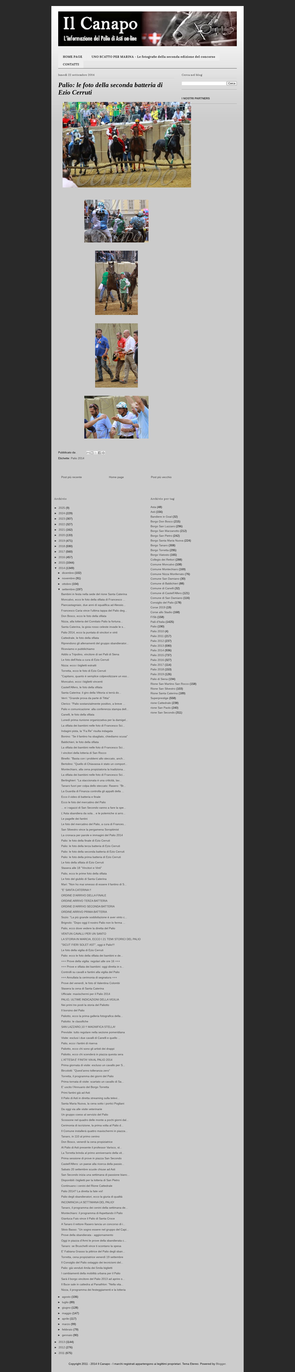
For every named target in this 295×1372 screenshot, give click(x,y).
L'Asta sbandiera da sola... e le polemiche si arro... (93, 813)
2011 (62, 1353)
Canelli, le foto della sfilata (77, 714)
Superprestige (159, 698)
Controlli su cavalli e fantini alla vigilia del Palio (90, 972)
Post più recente (71, 477)
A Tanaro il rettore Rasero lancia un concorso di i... (93, 1224)
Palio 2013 (157, 645)
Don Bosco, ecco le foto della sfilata (83, 616)
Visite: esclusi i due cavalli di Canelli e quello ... (90, 1037)
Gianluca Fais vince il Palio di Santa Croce (88, 1218)
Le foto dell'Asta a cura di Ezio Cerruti (85, 659)
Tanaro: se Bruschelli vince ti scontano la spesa (91, 1246)
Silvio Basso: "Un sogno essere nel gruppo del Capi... (95, 1229)
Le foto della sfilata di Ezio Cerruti (82, 862)
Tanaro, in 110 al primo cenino (80, 1136)
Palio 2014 (77, 458)
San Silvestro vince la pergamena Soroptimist (90, 829)
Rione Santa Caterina (164, 693)
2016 (62, 557)
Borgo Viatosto (160, 554)
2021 (62, 529)
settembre (69, 589)
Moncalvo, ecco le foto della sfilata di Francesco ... (93, 599)
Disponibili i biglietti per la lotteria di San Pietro (90, 1180)
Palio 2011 (157, 636)
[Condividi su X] (96, 453)
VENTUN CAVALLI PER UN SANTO (83, 933)
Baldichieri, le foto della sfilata (80, 742)
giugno (66, 1307)
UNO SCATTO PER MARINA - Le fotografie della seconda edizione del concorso (153, 57)
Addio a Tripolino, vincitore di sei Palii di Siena (90, 654)
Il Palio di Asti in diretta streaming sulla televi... (90, 1098)
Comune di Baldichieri (164, 583)
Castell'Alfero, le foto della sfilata (81, 687)
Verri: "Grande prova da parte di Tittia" (85, 698)
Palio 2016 (157, 660)
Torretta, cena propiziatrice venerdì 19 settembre (92, 1257)
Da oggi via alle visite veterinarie (81, 1109)
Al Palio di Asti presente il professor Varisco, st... (91, 1147)
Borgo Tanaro (159, 545)
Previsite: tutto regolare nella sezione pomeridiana (93, 1032)
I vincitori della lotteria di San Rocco (83, 752)
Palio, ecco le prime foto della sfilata (84, 873)
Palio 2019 (157, 674)
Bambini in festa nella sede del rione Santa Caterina (94, 594)
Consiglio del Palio (162, 602)
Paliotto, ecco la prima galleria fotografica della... (92, 1016)
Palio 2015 (157, 655)
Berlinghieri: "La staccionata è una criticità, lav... (91, 780)
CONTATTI (71, 64)
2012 (62, 1347)
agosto (66, 1296)
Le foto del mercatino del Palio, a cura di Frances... (93, 824)
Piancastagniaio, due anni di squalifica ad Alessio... (93, 605)
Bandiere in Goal (161, 516)
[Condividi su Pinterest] (103, 453)
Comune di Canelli (162, 588)
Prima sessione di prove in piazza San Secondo (91, 1158)
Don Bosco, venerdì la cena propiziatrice (87, 1141)
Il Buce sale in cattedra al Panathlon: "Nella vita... (92, 1284)
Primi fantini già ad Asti (75, 1092)
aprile (66, 1318)
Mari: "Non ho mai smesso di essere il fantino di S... (94, 884)
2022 (62, 524)
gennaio (67, 1335)
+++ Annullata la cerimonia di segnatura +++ (89, 977)
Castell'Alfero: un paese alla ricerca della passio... (92, 1163)
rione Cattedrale (161, 702)
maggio (67, 1313)
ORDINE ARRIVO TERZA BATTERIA (84, 900)
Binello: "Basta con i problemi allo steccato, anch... (93, 758)
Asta (153, 507)
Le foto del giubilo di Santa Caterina (84, 878)
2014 (62, 568)
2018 (62, 546)
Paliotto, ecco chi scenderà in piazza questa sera (92, 1054)
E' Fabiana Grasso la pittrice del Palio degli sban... (93, 1251)
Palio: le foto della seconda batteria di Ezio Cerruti (92, 851)
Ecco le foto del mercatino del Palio (83, 802)
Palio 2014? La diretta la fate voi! (82, 1191)
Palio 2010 (157, 631)
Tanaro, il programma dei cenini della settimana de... (94, 1207)
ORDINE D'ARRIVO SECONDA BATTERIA (88, 906)
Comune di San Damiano (166, 597)
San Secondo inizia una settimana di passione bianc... (95, 1174)
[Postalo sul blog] (92, 453)
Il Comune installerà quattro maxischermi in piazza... (94, 1131)
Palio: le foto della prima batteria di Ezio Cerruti (91, 857)
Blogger (221, 1363)
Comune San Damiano (165, 578)
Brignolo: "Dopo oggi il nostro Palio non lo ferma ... (93, 922)
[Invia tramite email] (88, 453)
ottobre (67, 583)
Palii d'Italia (158, 621)
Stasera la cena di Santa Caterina (82, 988)
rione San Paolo (161, 707)
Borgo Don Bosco (162, 521)
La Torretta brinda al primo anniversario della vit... (92, 1152)
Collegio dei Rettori (163, 559)
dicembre (68, 572)
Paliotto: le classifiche (74, 1021)
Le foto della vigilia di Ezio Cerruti (82, 950)
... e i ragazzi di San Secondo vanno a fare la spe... (93, 807)
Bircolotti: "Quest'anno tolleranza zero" (85, 1070)
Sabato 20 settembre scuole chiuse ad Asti (88, 1169)
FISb (154, 617)
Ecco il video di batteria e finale (81, 796)
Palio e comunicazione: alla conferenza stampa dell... (95, 709)
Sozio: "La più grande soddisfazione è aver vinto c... (94, 917)
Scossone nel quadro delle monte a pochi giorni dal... (95, 1120)
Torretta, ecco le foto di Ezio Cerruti (83, 670)
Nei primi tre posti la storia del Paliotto (85, 1005)
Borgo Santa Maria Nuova (167, 540)
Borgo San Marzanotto (165, 530)
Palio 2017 (157, 664)
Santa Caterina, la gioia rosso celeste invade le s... (93, 626)
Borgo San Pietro (161, 535)
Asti (153, 511)
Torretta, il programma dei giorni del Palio (87, 1076)
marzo (66, 1324)
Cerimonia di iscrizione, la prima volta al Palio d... (92, 1125)
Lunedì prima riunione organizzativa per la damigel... (94, 720)
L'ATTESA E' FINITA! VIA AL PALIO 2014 (86, 1059)
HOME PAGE (72, 57)
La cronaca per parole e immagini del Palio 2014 (92, 835)
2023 (62, 518)
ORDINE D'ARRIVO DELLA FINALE (83, 895)
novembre (69, 578)
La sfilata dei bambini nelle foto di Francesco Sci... (93, 725)
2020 (62, 535)
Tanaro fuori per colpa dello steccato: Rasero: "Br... (93, 785)
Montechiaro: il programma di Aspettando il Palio (92, 1213)
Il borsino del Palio (72, 1010)
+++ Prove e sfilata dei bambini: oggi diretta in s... (92, 966)
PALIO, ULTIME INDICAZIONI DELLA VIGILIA (90, 999)
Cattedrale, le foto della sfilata (80, 637)
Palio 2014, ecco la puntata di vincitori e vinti (89, 632)
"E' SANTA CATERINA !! (76, 890)
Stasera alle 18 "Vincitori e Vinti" (81, 867)
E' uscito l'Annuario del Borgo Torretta (85, 1087)
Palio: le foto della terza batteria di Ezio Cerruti (90, 846)
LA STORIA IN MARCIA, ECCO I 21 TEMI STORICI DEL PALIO (101, 939)
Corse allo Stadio (161, 612)
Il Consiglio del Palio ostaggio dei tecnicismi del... (92, 1262)
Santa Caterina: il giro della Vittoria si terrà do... (91, 692)
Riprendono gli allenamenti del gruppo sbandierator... (95, 643)
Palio (154, 626)
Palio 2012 (157, 640)
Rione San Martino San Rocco (170, 683)
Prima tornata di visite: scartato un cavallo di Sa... (92, 1081)
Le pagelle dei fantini (74, 818)
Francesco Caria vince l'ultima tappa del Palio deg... (94, 610)
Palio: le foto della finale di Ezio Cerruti (85, 840)
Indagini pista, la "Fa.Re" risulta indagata (87, 731)
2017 (62, 551)
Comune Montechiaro (164, 569)
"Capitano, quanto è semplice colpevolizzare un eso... (95, 676)
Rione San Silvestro (163, 688)
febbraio (67, 1329)
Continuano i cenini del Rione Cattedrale (86, 1185)
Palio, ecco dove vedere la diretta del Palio (88, 928)
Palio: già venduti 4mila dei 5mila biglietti (86, 1267)
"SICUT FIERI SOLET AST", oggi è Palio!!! (88, 944)
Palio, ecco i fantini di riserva (79, 1043)
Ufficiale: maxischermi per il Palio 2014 (85, 993)
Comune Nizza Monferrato (167, 574)
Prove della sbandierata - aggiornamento (87, 1235)
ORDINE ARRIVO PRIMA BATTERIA (84, 911)
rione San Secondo (163, 712)
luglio (65, 1302)
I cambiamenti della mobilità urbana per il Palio (90, 1273)
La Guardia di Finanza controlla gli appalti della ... (92, 791)
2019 (62, 540)
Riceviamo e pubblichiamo (78, 648)
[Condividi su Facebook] (100, 453)
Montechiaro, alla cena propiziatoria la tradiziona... (93, 769)
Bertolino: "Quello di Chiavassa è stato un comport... (94, 763)
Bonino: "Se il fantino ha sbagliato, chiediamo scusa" (94, 736)
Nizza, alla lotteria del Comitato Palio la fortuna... (92, 621)
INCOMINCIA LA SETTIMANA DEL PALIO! (87, 1202)
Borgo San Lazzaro (163, 526)
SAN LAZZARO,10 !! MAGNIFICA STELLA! (88, 1026)
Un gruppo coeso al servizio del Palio (84, 1114)
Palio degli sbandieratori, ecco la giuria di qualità (91, 1196)
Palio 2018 (157, 669)
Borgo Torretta (160, 550)
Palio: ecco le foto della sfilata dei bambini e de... (92, 955)
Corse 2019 (158, 607)
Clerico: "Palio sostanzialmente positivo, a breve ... (93, 703)
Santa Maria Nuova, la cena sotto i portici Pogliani (92, 1103)
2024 (62, 513)
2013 (62, 1342)
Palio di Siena (159, 679)
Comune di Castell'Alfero (166, 593)
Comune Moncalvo (162, 564)
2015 (62, 562)
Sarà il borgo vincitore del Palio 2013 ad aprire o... (93, 1278)
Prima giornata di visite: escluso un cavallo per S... (93, 1065)
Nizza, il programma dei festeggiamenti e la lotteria (93, 1289)
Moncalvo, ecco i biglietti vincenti (82, 681)
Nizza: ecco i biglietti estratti (78, 665)
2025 (62, 507)
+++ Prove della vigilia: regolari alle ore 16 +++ (90, 961)
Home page (116, 477)
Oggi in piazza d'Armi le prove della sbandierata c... (93, 1240)
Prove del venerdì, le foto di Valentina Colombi (90, 983)
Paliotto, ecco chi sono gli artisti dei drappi (87, 1048)
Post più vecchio (161, 477)
